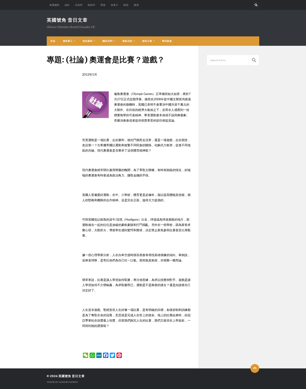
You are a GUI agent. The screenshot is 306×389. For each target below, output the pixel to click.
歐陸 (125, 4)
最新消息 (127, 41)
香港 (102, 4)
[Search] (256, 5)
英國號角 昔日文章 (67, 20)
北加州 (78, 4)
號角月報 (147, 41)
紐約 (67, 4)
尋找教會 (167, 41)
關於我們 (107, 41)
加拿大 (114, 4)
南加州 (91, 4)
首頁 (52, 41)
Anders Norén (68, 382)
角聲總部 (54, 4)
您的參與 (88, 41)
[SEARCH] (254, 60)
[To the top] (254, 368)
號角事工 (68, 41)
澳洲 (136, 4)
